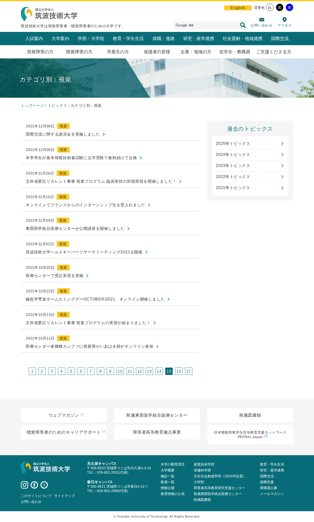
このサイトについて (36, 496)
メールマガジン (272, 494)
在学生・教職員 (234, 51)
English (238, 8)
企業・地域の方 (196, 51)
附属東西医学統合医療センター (218, 494)
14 (159, 371)
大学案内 (60, 38)
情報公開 (167, 488)
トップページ (32, 105)
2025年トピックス (233, 143)
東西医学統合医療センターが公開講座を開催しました (75, 228)
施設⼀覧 (167, 476)
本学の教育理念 (173, 464)
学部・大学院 (91, 38)
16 (178, 371)
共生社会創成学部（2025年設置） (220, 476)
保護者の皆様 (157, 51)
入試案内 (34, 38)
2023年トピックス (233, 166)
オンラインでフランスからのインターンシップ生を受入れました (85, 205)
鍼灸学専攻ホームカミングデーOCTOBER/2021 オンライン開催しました (95, 299)
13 (149, 371)
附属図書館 (202, 500)
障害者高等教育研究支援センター (219, 488)
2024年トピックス (233, 154)
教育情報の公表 (173, 494)
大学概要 (167, 470)
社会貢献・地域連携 (242, 38)
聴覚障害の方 (79, 51)
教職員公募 (268, 488)
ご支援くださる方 (273, 51)
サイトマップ (64, 496)
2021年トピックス (233, 188)
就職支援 (267, 482)
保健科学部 (202, 470)
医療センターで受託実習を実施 (54, 276)
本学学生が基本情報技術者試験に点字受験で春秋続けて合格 (81, 158)
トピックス (57, 105)
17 (188, 371)
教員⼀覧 (167, 482)
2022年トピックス (233, 177)
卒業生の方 (118, 51)
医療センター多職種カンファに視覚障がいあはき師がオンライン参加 (90, 346)
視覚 (63, 126)
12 (139, 371)
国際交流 (280, 38)
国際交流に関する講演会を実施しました (63, 134)
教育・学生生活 (128, 38)
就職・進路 (164, 38)
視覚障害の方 (40, 51)
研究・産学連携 (198, 38)
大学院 (199, 482)
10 (120, 371)
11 (130, 371)
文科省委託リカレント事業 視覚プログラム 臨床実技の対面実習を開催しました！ (101, 181)
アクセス (284, 25)
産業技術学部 (204, 464)
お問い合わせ (262, 25)
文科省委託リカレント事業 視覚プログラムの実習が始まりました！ (88, 323)
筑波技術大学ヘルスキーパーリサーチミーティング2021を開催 (84, 252)
